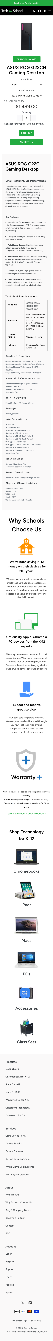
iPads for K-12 (12, 1084)
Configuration (26, 90)
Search (9, 1292)
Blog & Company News (17, 1210)
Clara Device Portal (15, 1135)
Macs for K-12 (12, 1092)
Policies (9, 1284)
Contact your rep (13, 123)
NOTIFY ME (26, 142)
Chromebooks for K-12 (17, 1076)
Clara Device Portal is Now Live (26, 3)
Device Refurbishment (17, 1159)
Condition (26, 79)
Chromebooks (26, 871)
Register (10, 1261)
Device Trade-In (14, 1151)
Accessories (26, 1008)
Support (9, 1269)
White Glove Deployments (19, 1166)
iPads (26, 904)
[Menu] (49, 11)
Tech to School (30, 1328)
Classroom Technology (17, 1107)
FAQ (7, 1233)
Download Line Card (16, 1115)
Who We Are (12, 1194)
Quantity (26, 112)
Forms (8, 1277)
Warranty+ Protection (17, 1174)
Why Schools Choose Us (18, 1202)
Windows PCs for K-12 (17, 1099)
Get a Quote (12, 1068)
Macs (26, 940)
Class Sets (26, 1041)
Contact (9, 1225)
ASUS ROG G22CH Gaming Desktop (26, 70)
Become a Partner (15, 1217)
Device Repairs (13, 1143)
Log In (8, 1253)
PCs (26, 973)
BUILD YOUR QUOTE (26, 59)
